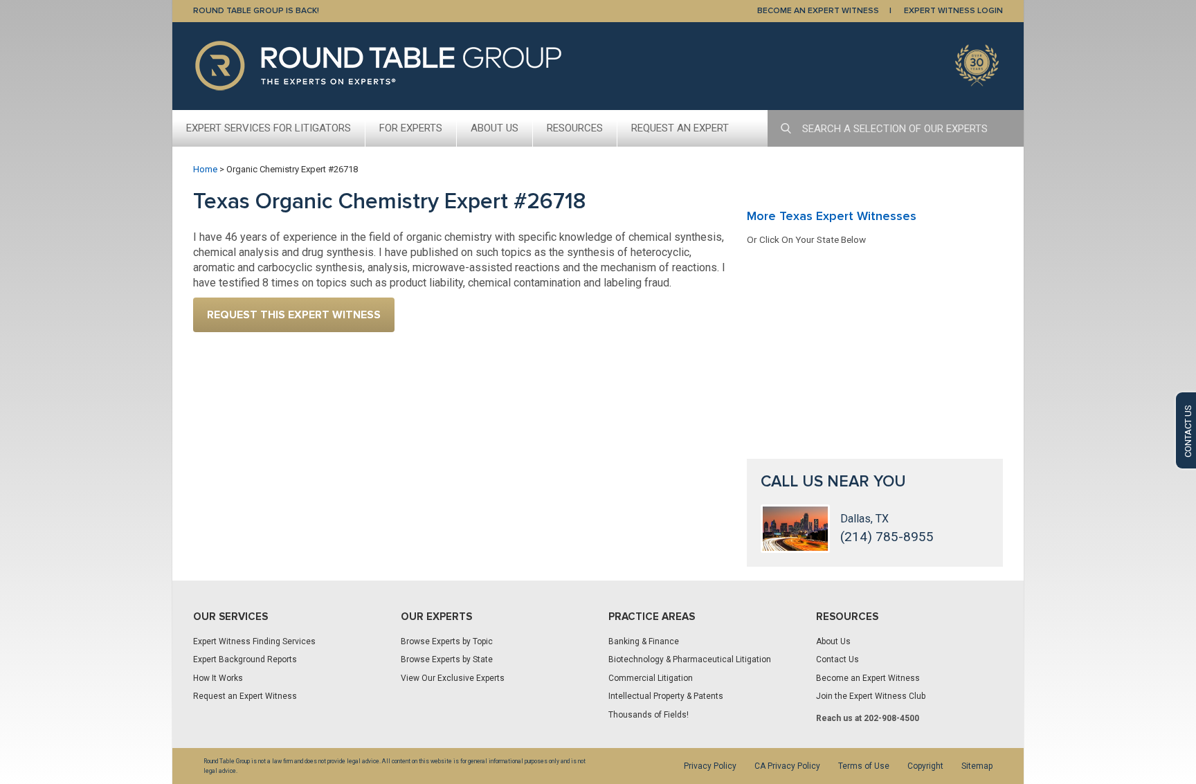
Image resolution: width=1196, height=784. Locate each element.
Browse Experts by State (447, 659)
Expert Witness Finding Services (254, 641)
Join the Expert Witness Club (870, 696)
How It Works (218, 678)
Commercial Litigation (650, 678)
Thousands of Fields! (648, 715)
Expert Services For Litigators (268, 128)
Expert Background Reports (245, 659)
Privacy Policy (710, 766)
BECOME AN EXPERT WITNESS (818, 11)
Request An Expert (680, 128)
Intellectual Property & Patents (665, 696)
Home (205, 169)
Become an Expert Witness (868, 678)
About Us (494, 128)
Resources (575, 128)
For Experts (410, 128)
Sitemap (977, 766)
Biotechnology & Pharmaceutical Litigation (689, 659)
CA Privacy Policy (787, 766)
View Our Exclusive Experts (453, 678)
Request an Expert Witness (245, 696)
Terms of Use (863, 766)
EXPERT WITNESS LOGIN (953, 11)
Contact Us (837, 659)
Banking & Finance (643, 641)
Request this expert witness (294, 315)
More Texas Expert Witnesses (831, 216)
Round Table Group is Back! (256, 11)
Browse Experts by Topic (447, 641)
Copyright (925, 766)
